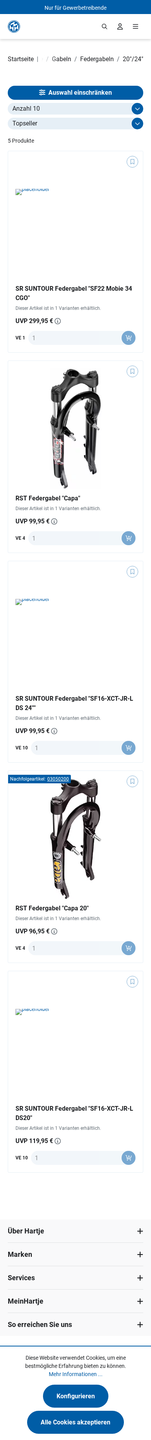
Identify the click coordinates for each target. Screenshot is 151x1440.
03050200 (58, 779)
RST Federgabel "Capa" (47, 498)
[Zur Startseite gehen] (14, 26)
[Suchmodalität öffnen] (104, 26)
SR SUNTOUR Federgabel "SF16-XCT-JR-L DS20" (74, 1113)
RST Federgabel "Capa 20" (52, 908)
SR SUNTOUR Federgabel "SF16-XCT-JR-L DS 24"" (74, 703)
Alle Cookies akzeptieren (75, 1422)
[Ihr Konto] (120, 26)
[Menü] (135, 26)
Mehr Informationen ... (76, 1374)
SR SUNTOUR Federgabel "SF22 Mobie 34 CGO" (73, 293)
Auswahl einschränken (79, 92)
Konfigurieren (76, 1396)
